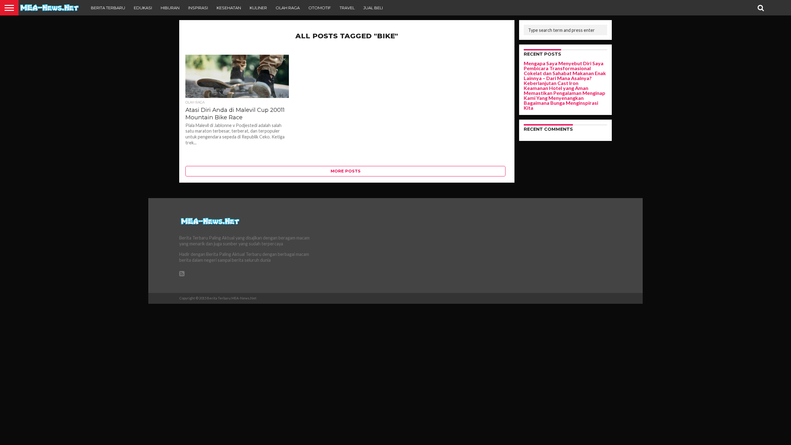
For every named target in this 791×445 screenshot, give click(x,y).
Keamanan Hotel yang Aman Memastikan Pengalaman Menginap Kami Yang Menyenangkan (564, 93)
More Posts (346, 171)
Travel (347, 7)
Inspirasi (198, 7)
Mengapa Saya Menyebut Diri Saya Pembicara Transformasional (563, 65)
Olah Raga (288, 7)
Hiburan (170, 7)
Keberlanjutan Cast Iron (551, 83)
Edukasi (143, 7)
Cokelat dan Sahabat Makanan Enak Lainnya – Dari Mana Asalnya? (565, 75)
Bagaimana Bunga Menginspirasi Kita (561, 105)
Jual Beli (373, 7)
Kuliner (258, 7)
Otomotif (319, 7)
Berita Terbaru (108, 7)
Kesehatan (229, 7)
